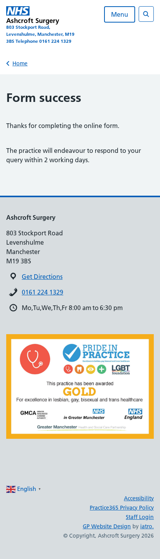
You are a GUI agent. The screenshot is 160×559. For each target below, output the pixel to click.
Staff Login (140, 516)
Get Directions (42, 276)
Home (20, 63)
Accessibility (139, 498)
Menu (119, 14)
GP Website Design (107, 526)
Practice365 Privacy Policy (122, 507)
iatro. (147, 526)
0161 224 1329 (42, 292)
